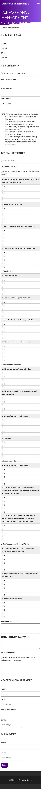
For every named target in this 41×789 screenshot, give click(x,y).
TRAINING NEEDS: (8, 653)
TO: (3, 53)
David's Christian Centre (15, 3)
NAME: (3, 689)
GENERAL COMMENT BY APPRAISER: (15, 637)
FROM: (4, 44)
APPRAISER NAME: (8, 710)
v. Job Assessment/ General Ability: (15, 544)
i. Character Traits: (9, 167)
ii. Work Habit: (7, 271)
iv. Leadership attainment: (11, 461)
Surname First (6, 89)
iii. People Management (11, 365)
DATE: (3, 699)
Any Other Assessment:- (11, 621)
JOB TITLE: (6, 104)
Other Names (6, 98)
